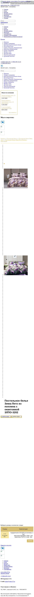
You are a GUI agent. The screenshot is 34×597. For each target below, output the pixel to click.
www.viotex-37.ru (5, 572)
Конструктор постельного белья (12, 45)
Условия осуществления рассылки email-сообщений (22, 3)
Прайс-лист (7, 565)
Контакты (6, 15)
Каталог (6, 12)
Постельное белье (8, 46)
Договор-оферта (30, 1)
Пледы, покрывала (9, 50)
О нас (5, 11)
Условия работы (8, 13)
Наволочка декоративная (10, 49)
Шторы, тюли (7, 52)
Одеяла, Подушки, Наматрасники (13, 47)
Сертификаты (7, 16)
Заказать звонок (5, 573)
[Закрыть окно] (28, 595)
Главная (6, 9)
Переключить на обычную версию (13, 36)
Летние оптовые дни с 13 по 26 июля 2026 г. (8, 96)
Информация (4, 22)
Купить (30, 541)
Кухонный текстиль (9, 56)
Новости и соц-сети (6, 545)
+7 (14, 5)
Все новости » (13, 112)
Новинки (6, 42)
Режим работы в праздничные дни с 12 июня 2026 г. (8, 102)
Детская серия (7, 53)
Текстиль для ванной (9, 55)
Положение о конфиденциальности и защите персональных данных (18, 2)
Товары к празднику (9, 43)
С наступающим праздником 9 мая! (7, 107)
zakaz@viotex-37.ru (10, 581)
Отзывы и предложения (10, 35)
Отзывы (6, 18)
